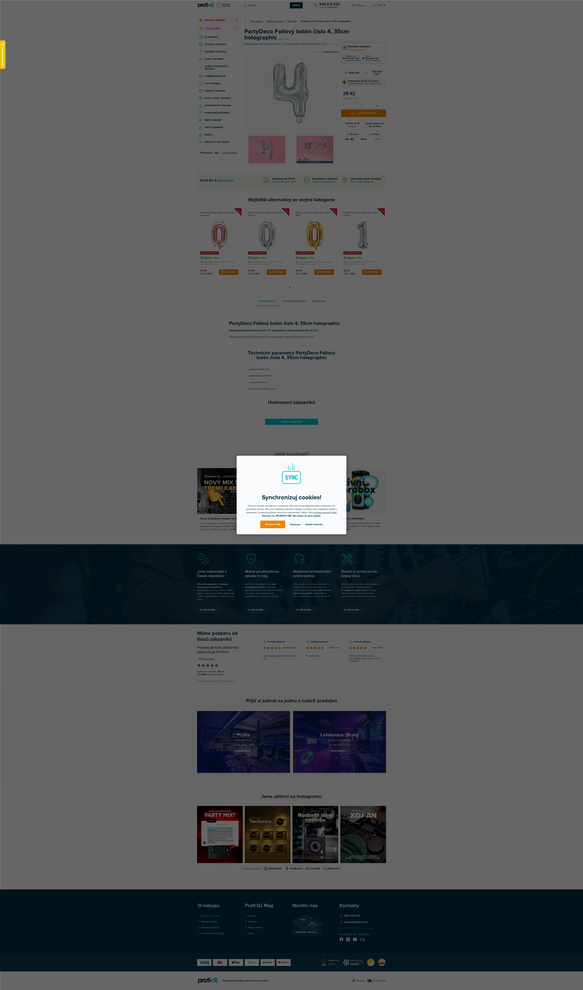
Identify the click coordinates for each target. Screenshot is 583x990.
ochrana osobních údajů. (325, 512)
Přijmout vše (272, 524)
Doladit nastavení (314, 524)
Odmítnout (295, 524)
